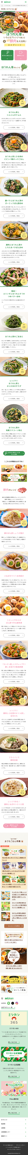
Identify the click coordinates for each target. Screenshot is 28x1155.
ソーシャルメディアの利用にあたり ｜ (14, 1147)
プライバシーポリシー (20, 1145)
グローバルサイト (17, 1149)
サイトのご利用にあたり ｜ (9, 1145)
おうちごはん (8, 5)
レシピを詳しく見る (14, 127)
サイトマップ (10, 1149)
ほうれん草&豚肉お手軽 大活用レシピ (20, 5)
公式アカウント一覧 (6, 1007)
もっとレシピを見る (14, 926)
